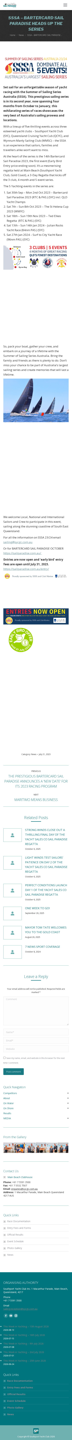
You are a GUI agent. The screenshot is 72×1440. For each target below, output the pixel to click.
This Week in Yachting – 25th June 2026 (24, 1360)
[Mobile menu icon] (65, 5)
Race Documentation (18, 1221)
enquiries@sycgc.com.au (24, 1188)
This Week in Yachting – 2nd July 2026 (23, 1352)
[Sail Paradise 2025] (8, 1147)
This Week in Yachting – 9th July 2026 (23, 1343)
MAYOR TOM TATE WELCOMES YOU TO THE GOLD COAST (45, 929)
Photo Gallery (14, 1248)
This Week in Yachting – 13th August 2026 (26, 1326)
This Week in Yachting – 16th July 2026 (24, 1335)
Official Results (15, 1234)
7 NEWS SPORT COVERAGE (42, 947)
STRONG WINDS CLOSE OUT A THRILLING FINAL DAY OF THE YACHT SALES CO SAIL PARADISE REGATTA (46, 837)
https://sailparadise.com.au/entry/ (26, 569)
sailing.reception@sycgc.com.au (20, 1308)
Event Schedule (15, 1241)
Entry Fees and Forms (19, 1227)
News (33, 754)
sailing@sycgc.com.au (17, 542)
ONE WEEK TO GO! (37, 908)
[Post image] (12, 835)
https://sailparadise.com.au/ (22, 553)
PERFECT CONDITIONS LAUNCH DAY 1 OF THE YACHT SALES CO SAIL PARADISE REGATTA (46, 889)
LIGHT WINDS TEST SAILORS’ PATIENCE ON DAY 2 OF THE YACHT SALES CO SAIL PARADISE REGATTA (46, 865)
